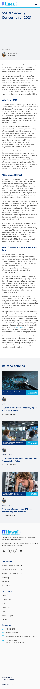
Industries (5, 582)
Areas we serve (7, 586)
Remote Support (7, 616)
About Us (5, 595)
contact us (19, 327)
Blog (3, 603)
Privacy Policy (7, 677)
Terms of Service (8, 680)
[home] (9, 4)
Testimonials (6, 599)
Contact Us (6, 607)
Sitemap (5, 620)
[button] (36, 3)
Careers (4, 611)
